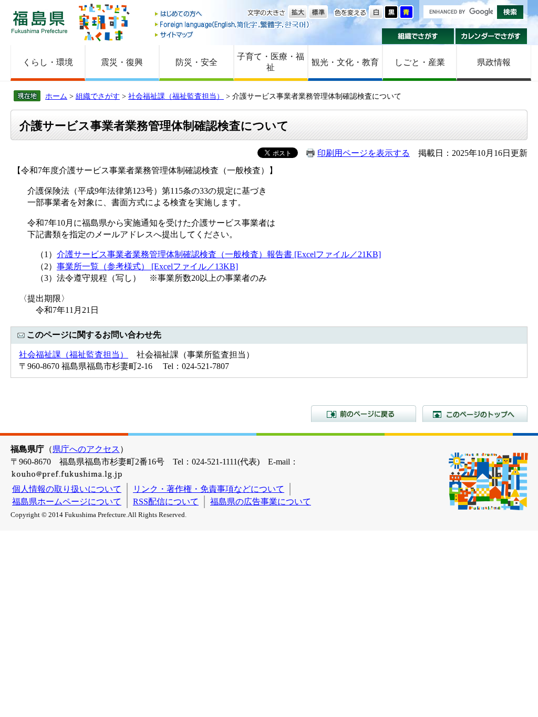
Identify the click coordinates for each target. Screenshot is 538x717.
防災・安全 (196, 62)
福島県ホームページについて (66, 501)
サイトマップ (233, 34)
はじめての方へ (233, 14)
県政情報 (494, 62)
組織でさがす (418, 36)
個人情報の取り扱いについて (66, 488)
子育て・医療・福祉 (270, 62)
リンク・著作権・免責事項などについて (208, 488)
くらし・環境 (48, 62)
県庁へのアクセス (86, 449)
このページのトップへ (474, 413)
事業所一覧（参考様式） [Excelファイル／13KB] (147, 266)
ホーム (56, 96)
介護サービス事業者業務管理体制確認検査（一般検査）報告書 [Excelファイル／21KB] (219, 254)
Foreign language (233, 24)
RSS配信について (166, 501)
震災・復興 (122, 62)
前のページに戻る (363, 413)
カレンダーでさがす (491, 36)
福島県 (39, 21)
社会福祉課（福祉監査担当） (176, 96)
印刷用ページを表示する (363, 153)
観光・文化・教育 (345, 62)
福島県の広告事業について (260, 501)
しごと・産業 (420, 62)
